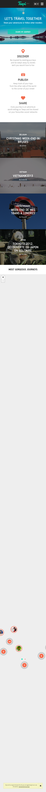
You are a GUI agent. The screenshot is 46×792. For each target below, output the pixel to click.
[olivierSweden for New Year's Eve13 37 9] (14, 629)
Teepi (23, 4)
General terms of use (24, 786)
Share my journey (23, 32)
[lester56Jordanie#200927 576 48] (19, 648)
